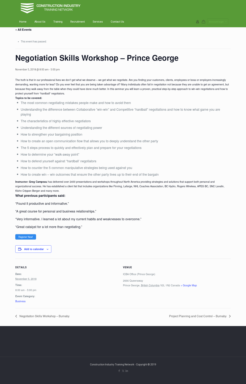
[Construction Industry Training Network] (51, 8)
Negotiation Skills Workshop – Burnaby (44, 316)
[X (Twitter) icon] (123, 370)
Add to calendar (34, 249)
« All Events (23, 29)
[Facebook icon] (119, 370)
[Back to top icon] (228, 376)
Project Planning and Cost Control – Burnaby (198, 316)
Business (20, 301)
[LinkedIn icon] (127, 370)
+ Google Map (189, 285)
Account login (216, 21)
